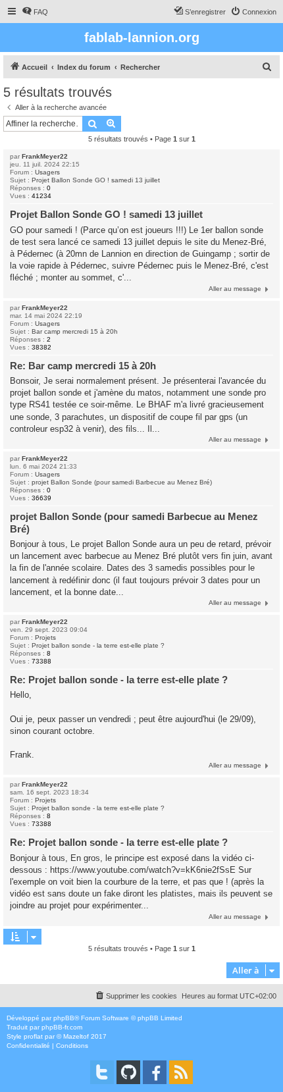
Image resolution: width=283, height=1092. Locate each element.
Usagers (47, 172)
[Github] (128, 1072)
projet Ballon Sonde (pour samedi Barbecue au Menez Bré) (122, 482)
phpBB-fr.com (61, 1027)
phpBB (63, 1018)
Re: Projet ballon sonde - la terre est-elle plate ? (119, 679)
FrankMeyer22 (45, 156)
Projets (45, 637)
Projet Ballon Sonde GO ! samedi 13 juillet (96, 180)
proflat (33, 1036)
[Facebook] (155, 1072)
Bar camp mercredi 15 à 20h (75, 331)
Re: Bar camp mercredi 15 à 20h (83, 365)
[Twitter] (102, 1072)
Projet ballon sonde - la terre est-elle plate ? (98, 645)
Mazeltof (76, 1036)
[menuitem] (35, 12)
